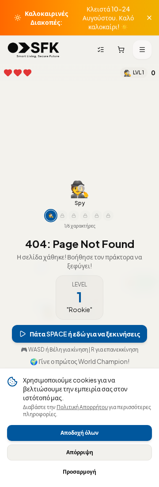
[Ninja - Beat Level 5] (62, 215)
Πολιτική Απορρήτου (82, 407)
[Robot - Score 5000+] (85, 215)
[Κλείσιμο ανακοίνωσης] (149, 18)
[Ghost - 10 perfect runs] (73, 215)
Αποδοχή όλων (79, 432)
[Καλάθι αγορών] (121, 49)
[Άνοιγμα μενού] (142, 49)
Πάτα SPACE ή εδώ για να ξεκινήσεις (85, 334)
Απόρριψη (79, 452)
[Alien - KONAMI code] (108, 215)
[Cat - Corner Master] (96, 215)
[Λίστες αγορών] (101, 49)
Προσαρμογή (79, 471)
